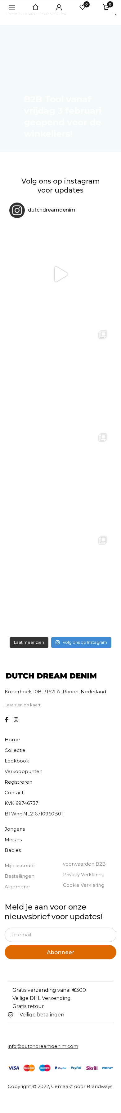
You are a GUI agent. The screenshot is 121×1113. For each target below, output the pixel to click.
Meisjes (13, 840)
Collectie (15, 750)
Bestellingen (19, 876)
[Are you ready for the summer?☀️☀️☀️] (60, 274)
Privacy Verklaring (84, 874)
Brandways (99, 1086)
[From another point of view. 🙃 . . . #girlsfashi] (60, 377)
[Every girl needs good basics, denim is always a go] (60, 480)
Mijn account (20, 865)
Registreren (18, 782)
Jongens (15, 829)
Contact (14, 792)
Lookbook (17, 761)
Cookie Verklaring (83, 885)
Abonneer (60, 952)
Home (12, 740)
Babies (13, 850)
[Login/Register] (59, 7)
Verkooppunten (24, 771)
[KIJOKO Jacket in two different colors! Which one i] (60, 583)
